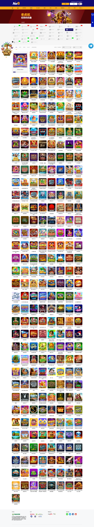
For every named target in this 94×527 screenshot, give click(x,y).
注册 (73, 3)
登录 (65, 3)
